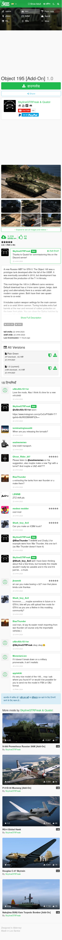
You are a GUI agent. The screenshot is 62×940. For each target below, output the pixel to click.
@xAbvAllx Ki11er (22, 409)
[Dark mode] (53, 4)
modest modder (21, 508)
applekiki (17, 673)
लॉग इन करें (24, 697)
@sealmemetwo (36, 460)
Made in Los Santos (10, 930)
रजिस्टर (35, 697)
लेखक (33, 251)
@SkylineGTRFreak (22, 644)
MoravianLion (20, 655)
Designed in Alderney (11, 927)
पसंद (25, 238)
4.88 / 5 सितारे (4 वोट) (8, 245)
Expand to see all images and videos (31, 229)
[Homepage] (19, 105)
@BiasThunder (20, 540)
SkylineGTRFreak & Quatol (34, 102)
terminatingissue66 (22, 427)
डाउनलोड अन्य (12, 238)
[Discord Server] (30, 105)
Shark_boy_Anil (21, 522)
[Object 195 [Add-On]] (31, 181)
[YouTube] (23, 105)
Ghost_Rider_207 (21, 456)
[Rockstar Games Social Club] (27, 105)
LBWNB (16, 494)
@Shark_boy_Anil (22, 560)
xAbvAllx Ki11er (21, 388)
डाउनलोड (33, 85)
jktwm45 (17, 580)
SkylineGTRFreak (21, 250)
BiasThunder (19, 476)
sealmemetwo (20, 442)
